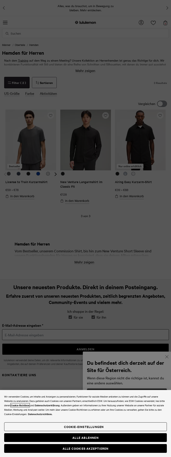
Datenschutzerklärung (47, 405)
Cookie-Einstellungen (84, 426)
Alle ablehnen (85, 437)
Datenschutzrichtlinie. (40, 414)
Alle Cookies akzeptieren (86, 448)
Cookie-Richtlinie (20, 405)
